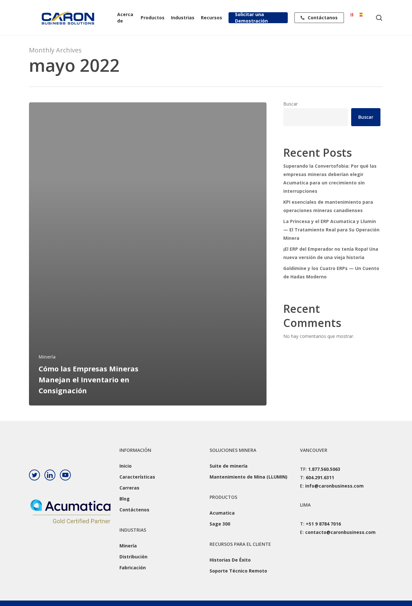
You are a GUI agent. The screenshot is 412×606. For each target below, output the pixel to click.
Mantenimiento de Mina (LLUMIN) (248, 477)
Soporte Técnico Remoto (238, 571)
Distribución (133, 557)
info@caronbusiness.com (334, 486)
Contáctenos (134, 510)
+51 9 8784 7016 (323, 524)
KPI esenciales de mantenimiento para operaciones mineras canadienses (328, 206)
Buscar (290, 104)
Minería (47, 357)
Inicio (125, 466)
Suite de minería (229, 466)
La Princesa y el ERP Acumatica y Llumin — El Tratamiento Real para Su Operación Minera (331, 229)
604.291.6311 (320, 477)
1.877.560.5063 (324, 469)
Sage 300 (220, 524)
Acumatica (222, 513)
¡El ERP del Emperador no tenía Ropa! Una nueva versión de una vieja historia (330, 253)
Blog (124, 499)
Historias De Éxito (230, 560)
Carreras (129, 488)
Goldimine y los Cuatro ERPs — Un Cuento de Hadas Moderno (331, 272)
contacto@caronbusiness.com (340, 532)
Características (137, 477)
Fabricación (132, 567)
